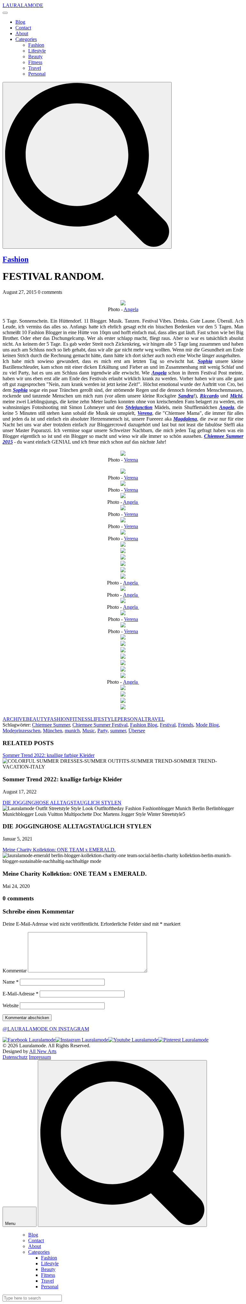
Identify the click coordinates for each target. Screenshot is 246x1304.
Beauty (35, 56)
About (21, 33)
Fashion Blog (143, 725)
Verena (131, 460)
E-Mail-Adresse (20, 993)
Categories (26, 39)
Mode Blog (207, 725)
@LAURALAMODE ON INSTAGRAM (46, 1029)
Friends (185, 725)
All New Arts (42, 1051)
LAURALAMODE (23, 5)
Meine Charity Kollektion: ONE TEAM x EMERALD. (59, 849)
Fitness (35, 62)
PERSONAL (131, 719)
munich (72, 730)
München (52, 730)
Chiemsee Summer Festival (99, 725)
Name (11, 982)
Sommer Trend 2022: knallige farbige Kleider (48, 755)
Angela (131, 309)
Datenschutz (15, 1057)
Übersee (136, 730)
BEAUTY (36, 719)
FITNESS (80, 719)
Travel (34, 68)
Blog (20, 22)
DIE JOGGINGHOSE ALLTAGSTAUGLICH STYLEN (62, 802)
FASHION (58, 719)
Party (102, 730)
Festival (168, 725)
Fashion (36, 45)
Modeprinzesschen (21, 730)
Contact (23, 27)
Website (11, 1005)
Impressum (40, 1057)
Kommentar (15, 970)
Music (88, 730)
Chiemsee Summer (51, 725)
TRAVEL (154, 719)
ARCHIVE (14, 719)
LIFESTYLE (104, 719)
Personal (36, 73)
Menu (11, 1223)
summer (118, 730)
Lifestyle (37, 50)
